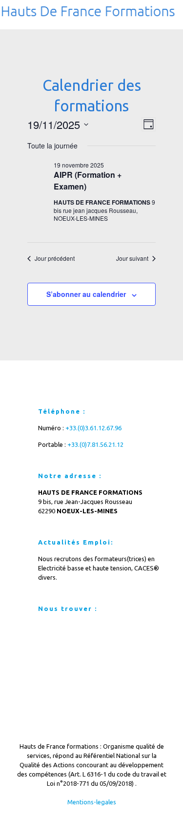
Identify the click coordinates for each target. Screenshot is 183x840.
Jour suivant (132, 258)
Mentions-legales (91, 801)
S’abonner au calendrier (86, 294)
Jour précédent (55, 258)
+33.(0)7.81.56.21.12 (95, 444)
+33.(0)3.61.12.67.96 (93, 427)
